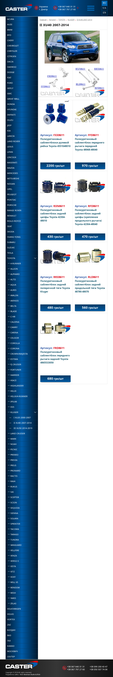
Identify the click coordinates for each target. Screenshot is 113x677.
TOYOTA (61, 19)
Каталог (52, 19)
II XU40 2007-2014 (84, 19)
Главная (43, 19)
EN (104, 12)
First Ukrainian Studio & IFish (30, 674)
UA (104, 8)
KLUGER (71, 19)
